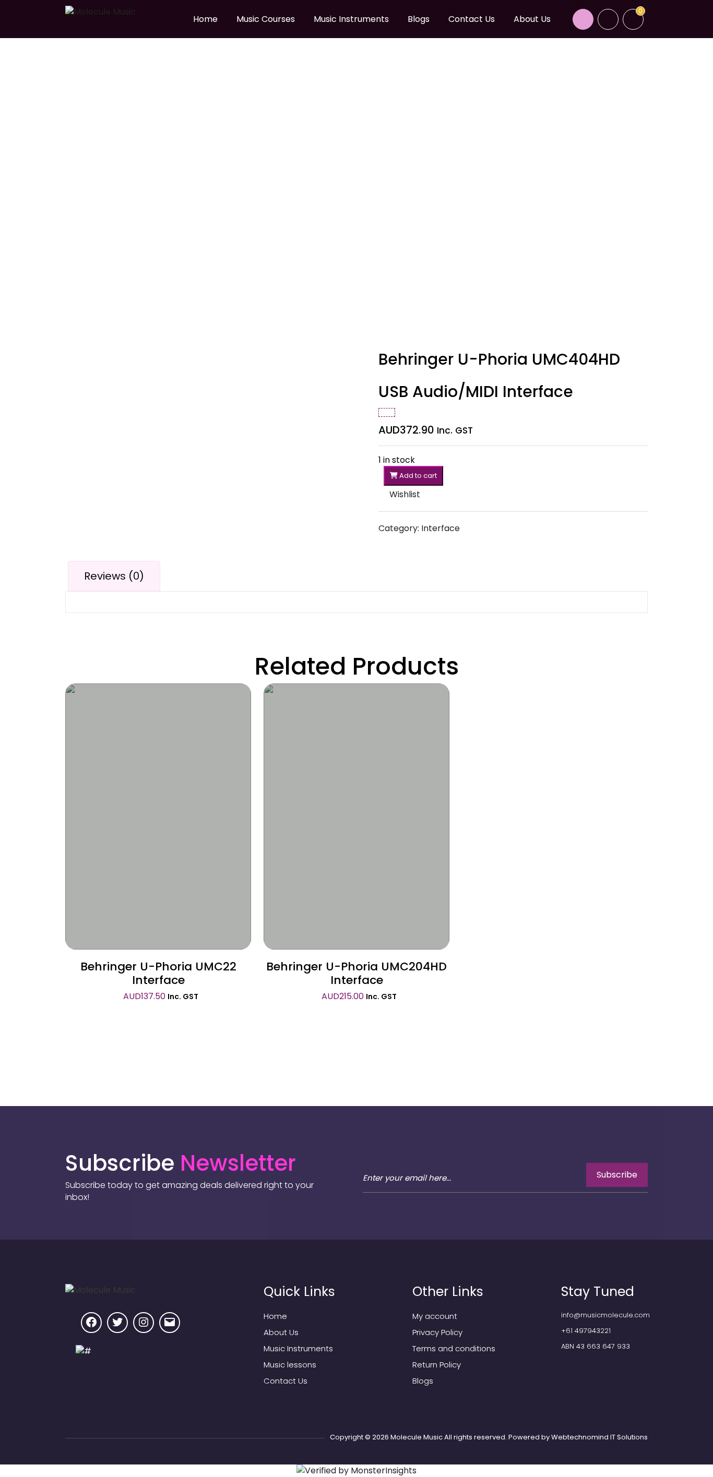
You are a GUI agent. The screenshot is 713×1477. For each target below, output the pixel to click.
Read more (158, 788)
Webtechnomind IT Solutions (599, 1437)
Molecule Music (416, 1437)
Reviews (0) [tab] (114, 576)
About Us (532, 19)
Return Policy (436, 1364)
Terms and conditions (453, 1348)
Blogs (419, 19)
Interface (440, 528)
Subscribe (617, 1175)
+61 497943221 (586, 1331)
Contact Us (471, 19)
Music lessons (290, 1364)
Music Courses (265, 19)
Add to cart (417, 476)
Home (205, 19)
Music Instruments (351, 19)
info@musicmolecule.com (605, 1315)
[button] (399, 494)
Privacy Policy (437, 1332)
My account (434, 1316)
